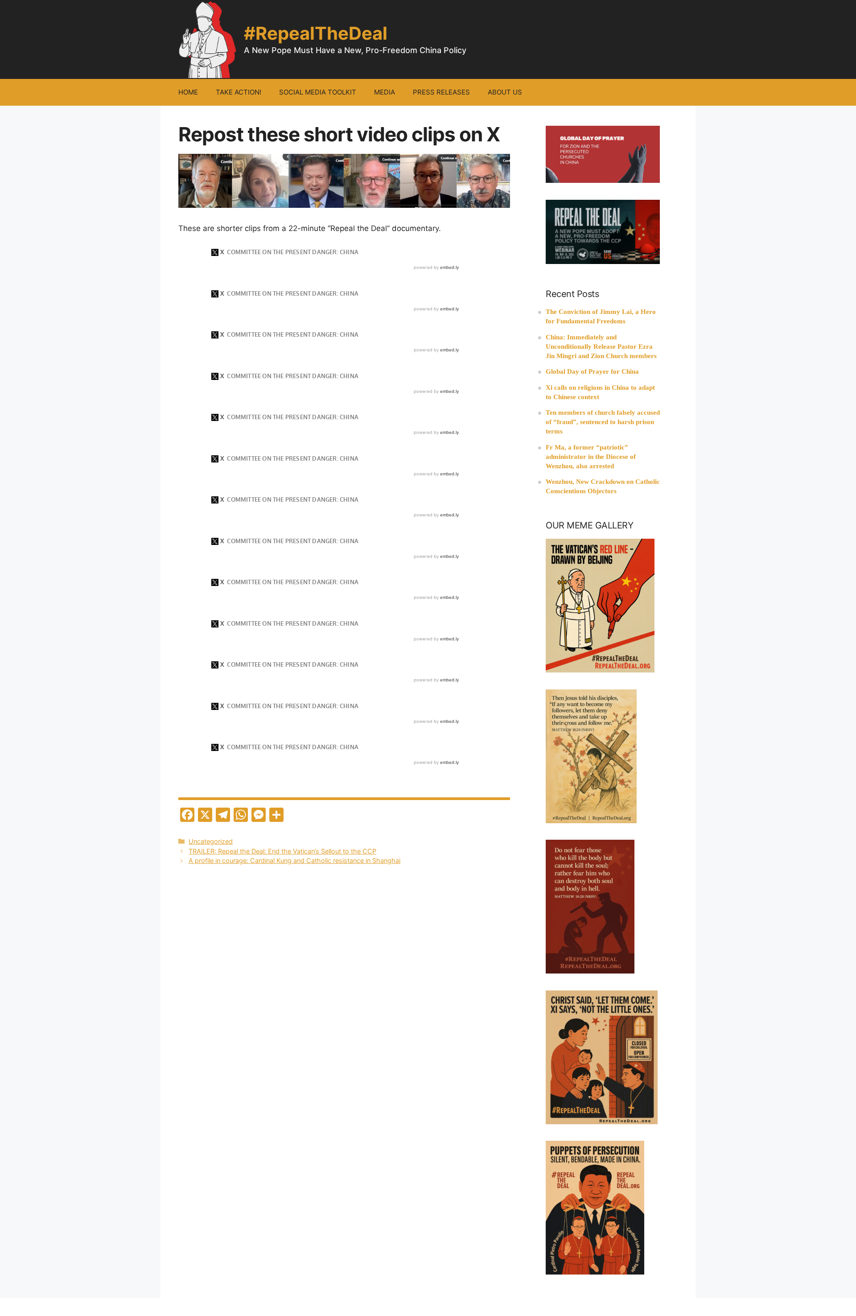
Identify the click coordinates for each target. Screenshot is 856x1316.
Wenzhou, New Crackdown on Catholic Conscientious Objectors (603, 486)
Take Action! (238, 92)
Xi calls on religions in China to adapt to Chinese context (600, 392)
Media (384, 92)
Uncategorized (211, 841)
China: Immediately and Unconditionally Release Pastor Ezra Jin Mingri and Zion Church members (601, 346)
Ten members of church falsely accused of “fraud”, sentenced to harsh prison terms (603, 422)
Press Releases (441, 92)
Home (188, 92)
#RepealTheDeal (315, 33)
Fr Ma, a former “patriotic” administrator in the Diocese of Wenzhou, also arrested (591, 457)
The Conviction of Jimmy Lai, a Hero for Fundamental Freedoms (601, 316)
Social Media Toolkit (317, 92)
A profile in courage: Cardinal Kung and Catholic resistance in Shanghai (294, 860)
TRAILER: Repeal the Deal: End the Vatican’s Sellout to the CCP (282, 851)
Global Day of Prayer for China (592, 371)
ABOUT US (505, 92)
